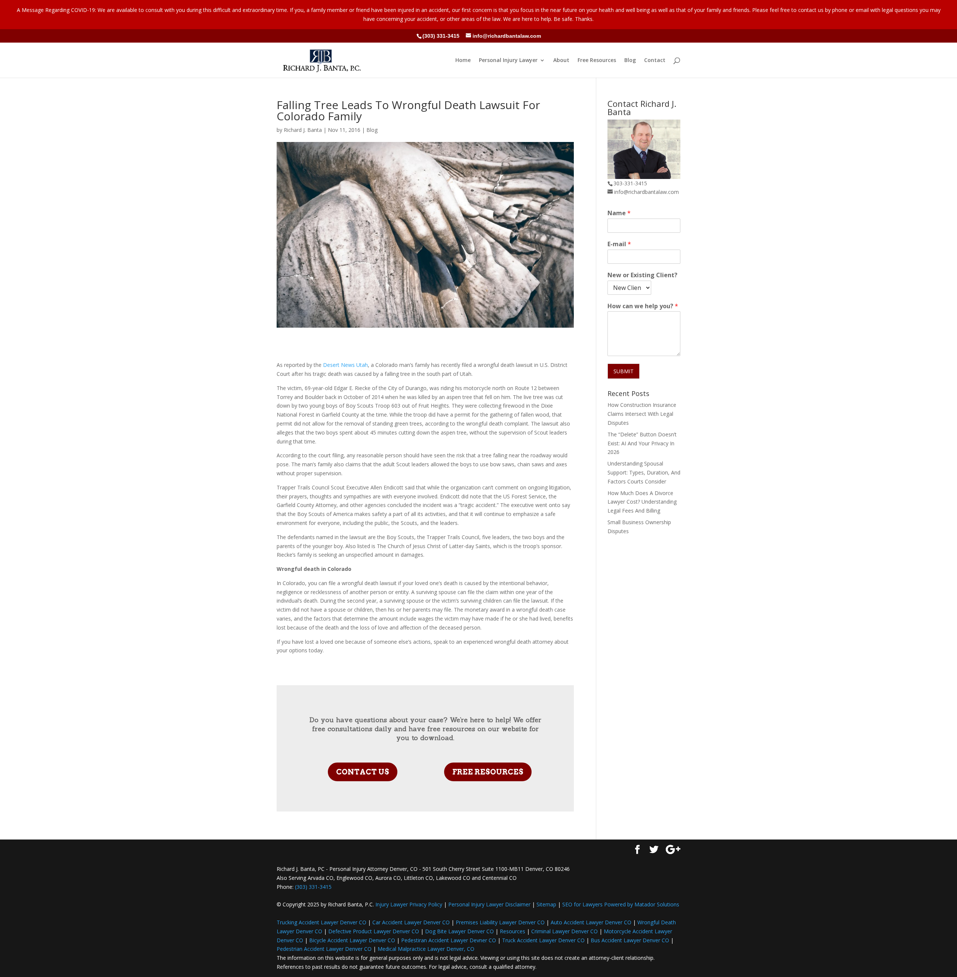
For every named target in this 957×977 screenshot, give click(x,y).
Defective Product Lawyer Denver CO (373, 931)
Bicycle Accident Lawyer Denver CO (352, 940)
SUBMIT (623, 371)
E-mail (619, 244)
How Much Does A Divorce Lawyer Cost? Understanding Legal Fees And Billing (642, 501)
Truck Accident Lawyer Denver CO (543, 940)
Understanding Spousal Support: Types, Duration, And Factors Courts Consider (643, 472)
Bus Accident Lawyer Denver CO (630, 940)
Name (619, 213)
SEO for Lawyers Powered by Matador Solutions (620, 904)
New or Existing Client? (642, 275)
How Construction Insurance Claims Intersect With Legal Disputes (641, 413)
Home (463, 61)
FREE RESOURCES (487, 771)
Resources (512, 931)
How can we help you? (642, 306)
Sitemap (546, 904)
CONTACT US (362, 771)
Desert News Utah (345, 364)
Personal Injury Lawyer (508, 61)
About (561, 61)
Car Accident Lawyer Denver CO (411, 922)
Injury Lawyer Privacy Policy (408, 904)
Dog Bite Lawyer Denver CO (459, 931)
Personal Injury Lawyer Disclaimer (489, 904)
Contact (654, 61)
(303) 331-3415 (440, 36)
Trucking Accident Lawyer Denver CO (321, 922)
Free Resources (597, 61)
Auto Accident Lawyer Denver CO (591, 922)
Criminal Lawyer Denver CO (564, 931)
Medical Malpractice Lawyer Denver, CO (426, 948)
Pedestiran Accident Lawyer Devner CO (448, 940)
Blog (630, 61)
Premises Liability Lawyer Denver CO (500, 922)
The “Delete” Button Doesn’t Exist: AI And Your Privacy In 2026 (642, 443)
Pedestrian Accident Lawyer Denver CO (324, 948)
